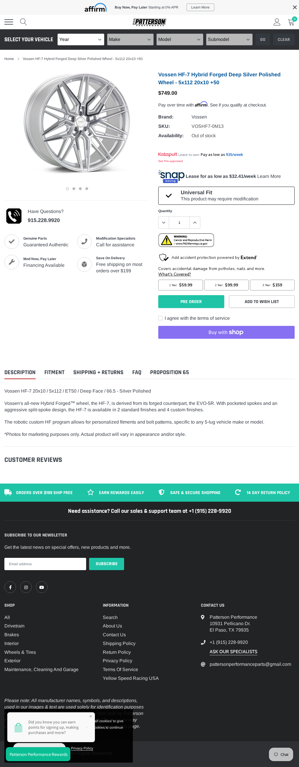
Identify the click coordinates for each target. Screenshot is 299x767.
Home (9, 59)
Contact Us (114, 634)
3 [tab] (80, 188)
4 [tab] (86, 188)
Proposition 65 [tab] (169, 372)
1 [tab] (67, 188)
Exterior (12, 660)
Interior (11, 643)
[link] (10, 587)
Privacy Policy (117, 660)
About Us (112, 625)
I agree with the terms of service (197, 318)
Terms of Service (120, 669)
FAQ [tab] (136, 372)
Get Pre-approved (170, 161)
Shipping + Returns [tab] (98, 372)
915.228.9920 (44, 220)
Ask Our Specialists (233, 651)
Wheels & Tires (20, 652)
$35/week (234, 154)
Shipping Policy (119, 643)
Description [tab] (20, 372)
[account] (277, 21)
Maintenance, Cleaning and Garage (41, 669)
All (7, 617)
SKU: (164, 126)
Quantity (165, 211)
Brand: (165, 116)
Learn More (269, 176)
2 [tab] (73, 188)
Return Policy (117, 652)
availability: (171, 135)
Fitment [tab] (54, 372)
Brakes (11, 634)
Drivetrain (14, 625)
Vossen (199, 116)
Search (110, 617)
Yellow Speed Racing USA (131, 678)
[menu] (8, 22)
